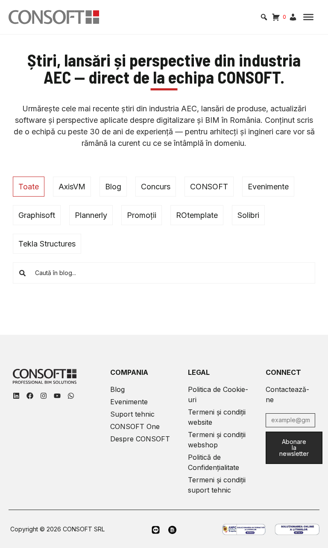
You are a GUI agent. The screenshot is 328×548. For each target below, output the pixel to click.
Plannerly (91, 215)
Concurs (155, 186)
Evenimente (268, 186)
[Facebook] (29, 395)
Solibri (248, 215)
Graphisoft (36, 215)
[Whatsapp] (70, 395)
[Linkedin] (16, 395)
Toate (28, 186)
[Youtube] (57, 395)
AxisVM (72, 186)
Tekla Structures (47, 243)
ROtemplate (197, 215)
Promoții (141, 215)
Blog (113, 186)
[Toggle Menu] (308, 17)
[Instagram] (43, 395)
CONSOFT (209, 186)
